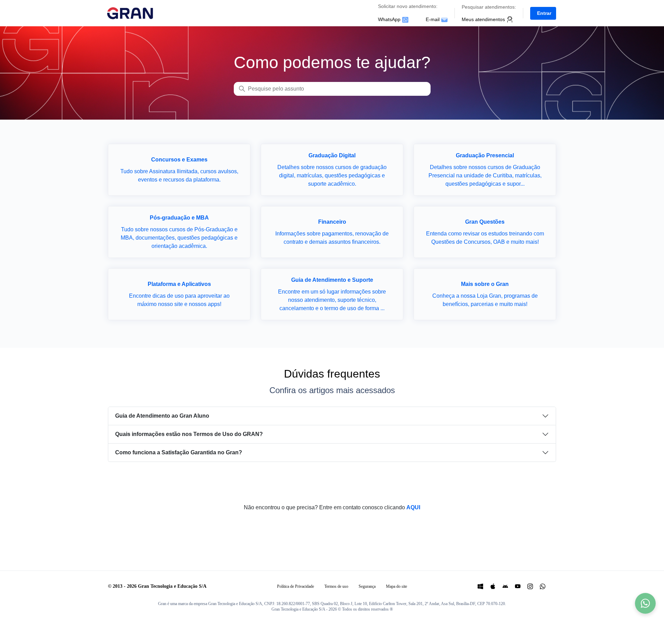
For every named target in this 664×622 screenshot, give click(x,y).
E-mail (433, 19)
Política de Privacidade (295, 586)
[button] (543, 13)
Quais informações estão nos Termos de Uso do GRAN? (189, 434)
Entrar (544, 13)
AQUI (413, 507)
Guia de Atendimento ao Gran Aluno (162, 416)
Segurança (367, 586)
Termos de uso (336, 586)
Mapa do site (396, 586)
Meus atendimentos (483, 19)
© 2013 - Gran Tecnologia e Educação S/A (157, 586)
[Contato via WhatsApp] (645, 603)
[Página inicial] (132, 13)
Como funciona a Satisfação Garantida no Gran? (178, 452)
